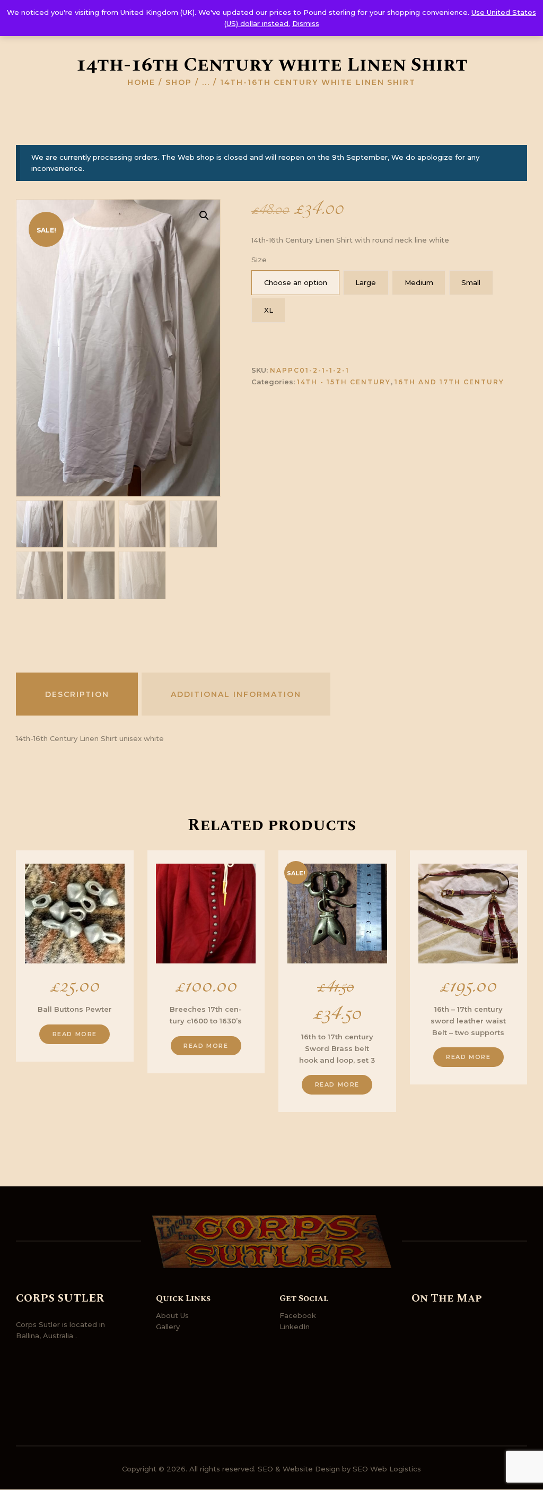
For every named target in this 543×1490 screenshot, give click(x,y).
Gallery (168, 1326)
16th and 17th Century (449, 382)
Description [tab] (77, 694)
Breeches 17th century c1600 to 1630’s (206, 1015)
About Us (172, 1315)
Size (259, 259)
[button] (204, 215)
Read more (74, 1034)
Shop (178, 82)
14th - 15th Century (344, 382)
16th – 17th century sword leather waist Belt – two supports (468, 1020)
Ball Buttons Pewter (75, 1009)
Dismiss (305, 23)
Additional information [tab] (236, 694)
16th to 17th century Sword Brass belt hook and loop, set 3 (337, 1048)
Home (141, 82)
